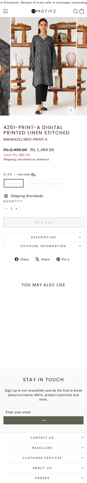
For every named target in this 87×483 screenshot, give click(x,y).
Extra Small (54, 183)
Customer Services (43, 457)
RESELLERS (42, 447)
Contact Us (42, 437)
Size (17, 174)
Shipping (9, 159)
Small (32, 183)
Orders (42, 478)
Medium (13, 183)
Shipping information (43, 246)
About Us (42, 468)
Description (43, 237)
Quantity (13, 201)
